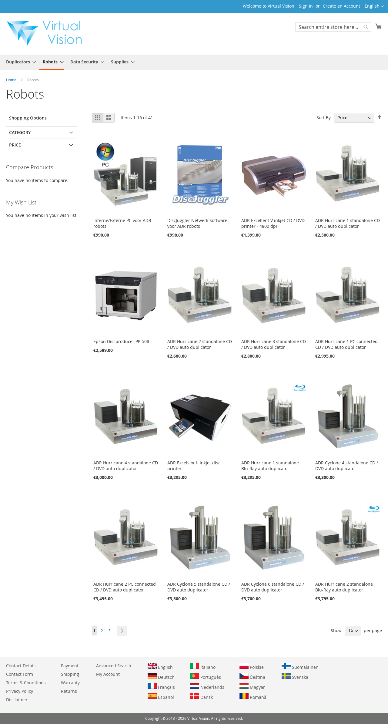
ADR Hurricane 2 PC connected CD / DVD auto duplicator (124, 587)
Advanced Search (113, 665)
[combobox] (333, 27)
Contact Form (19, 674)
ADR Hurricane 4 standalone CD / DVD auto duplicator (125, 465)
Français (166, 687)
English (165, 667)
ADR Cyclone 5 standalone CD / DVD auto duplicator (198, 587)
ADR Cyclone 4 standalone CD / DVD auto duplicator (346, 465)
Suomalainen (305, 667)
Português (210, 677)
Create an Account (341, 6)
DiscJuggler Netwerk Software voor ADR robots (197, 223)
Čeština (257, 677)
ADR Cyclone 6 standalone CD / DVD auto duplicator (272, 587)
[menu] (194, 62)
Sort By (323, 117)
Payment (70, 665)
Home (11, 79)
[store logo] (47, 33)
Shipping (70, 674)
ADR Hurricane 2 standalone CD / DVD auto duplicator (199, 344)
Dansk (206, 697)
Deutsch (166, 677)
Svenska (299, 677)
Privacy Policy (19, 691)
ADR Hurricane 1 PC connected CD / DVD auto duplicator (346, 344)
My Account (108, 674)
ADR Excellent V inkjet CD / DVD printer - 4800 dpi (273, 223)
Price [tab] (15, 145)
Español (165, 697)
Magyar (257, 687)
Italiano (207, 667)
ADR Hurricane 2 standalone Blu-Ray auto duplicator (344, 587)
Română (257, 697)
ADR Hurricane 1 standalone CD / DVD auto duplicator (347, 223)
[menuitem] (19, 62)
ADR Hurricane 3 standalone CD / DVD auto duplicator (273, 344)
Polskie (256, 667)
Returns (69, 691)
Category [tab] (20, 132)
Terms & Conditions (26, 682)
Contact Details (21, 665)
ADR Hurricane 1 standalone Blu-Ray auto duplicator (270, 465)
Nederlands (211, 687)
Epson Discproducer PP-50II (121, 341)
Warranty (70, 682)
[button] (374, 6)
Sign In (306, 6)
